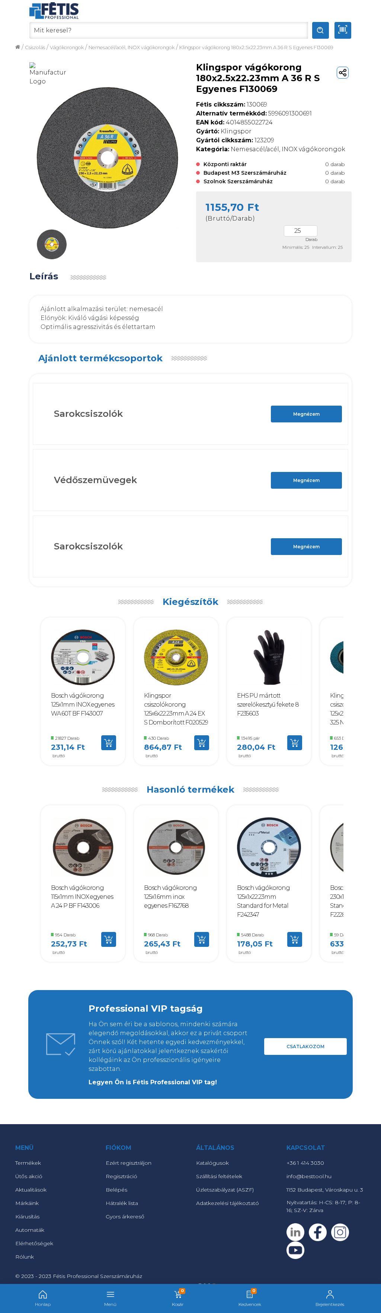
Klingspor (224, 131)
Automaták (29, 1230)
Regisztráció (121, 1176)
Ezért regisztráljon (128, 1163)
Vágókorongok (67, 47)
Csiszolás (35, 47)
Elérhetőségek (34, 1243)
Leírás (43, 276)
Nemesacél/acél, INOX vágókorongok (132, 47)
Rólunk (24, 1256)
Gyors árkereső (125, 1216)
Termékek (28, 1163)
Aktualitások (31, 1189)
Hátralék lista (122, 1203)
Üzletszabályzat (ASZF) (225, 1189)
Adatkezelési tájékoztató (227, 1203)
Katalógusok (212, 1163)
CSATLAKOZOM (305, 1046)
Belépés (116, 1189)
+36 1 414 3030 (305, 1163)
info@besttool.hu (309, 1176)
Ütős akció (28, 1176)
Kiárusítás (27, 1216)
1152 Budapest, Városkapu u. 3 (324, 1189)
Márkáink (27, 1203)
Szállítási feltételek (219, 1176)
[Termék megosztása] (343, 73)
